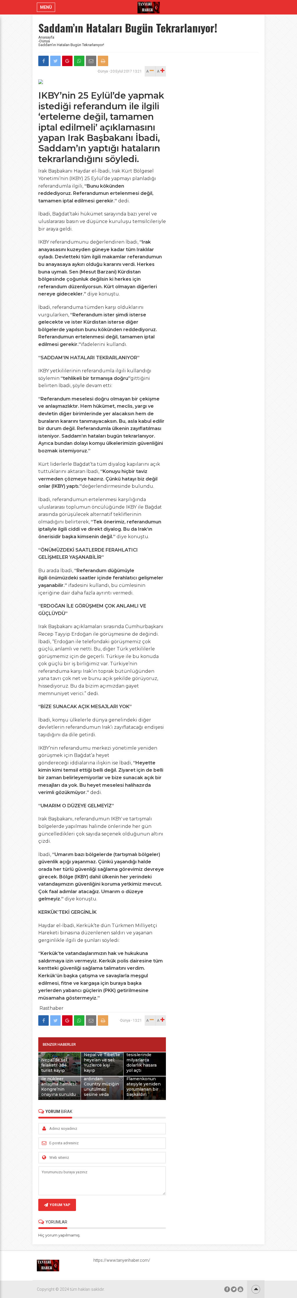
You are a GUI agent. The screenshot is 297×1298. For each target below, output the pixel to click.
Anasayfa (46, 37)
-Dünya (44, 41)
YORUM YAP (60, 1205)
